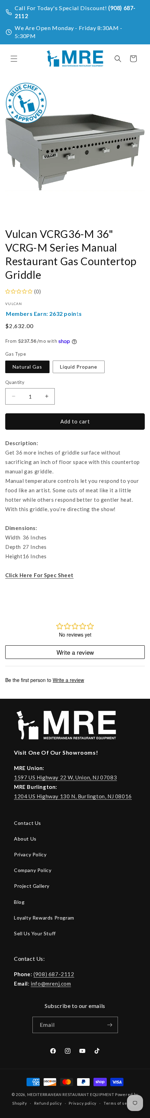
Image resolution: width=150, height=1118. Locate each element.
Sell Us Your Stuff (35, 933)
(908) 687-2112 (53, 974)
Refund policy (48, 1103)
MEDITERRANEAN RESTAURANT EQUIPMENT (70, 1094)
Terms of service (121, 1103)
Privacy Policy (30, 854)
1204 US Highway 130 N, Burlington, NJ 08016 (73, 796)
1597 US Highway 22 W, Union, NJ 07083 (65, 777)
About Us (25, 839)
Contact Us (27, 823)
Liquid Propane (78, 367)
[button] (14, 58)
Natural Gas (27, 367)
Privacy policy (83, 1103)
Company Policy (32, 870)
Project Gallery (32, 886)
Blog (19, 902)
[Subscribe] (110, 1025)
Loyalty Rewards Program (44, 918)
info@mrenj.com (51, 983)
